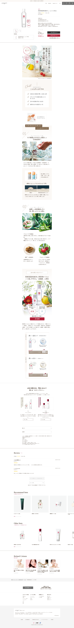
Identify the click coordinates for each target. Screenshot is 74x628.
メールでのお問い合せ (41, 596)
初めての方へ (48, 596)
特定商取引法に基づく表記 (35, 619)
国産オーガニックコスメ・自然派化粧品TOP (17, 579)
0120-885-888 (46, 587)
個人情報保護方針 (28, 619)
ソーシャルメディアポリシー (44, 619)
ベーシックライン (32, 596)
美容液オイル (24, 596)
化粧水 (23, 597)
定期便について (49, 598)
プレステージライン (32, 597)
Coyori (25, 579)
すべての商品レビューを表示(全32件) (36, 478)
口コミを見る (40, 14)
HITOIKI (31, 598)
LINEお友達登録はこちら (28, 587)
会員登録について (49, 597)
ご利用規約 (52, 619)
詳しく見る (25, 419)
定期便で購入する (54, 35)
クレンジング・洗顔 (25, 598)
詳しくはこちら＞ (57, 615)
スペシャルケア (24, 599)
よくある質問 (40, 597)
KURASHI (31, 599)
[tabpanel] (22, 505)
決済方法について (49, 599)
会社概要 (22, 619)
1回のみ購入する (54, 32)
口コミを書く (32, 482)
